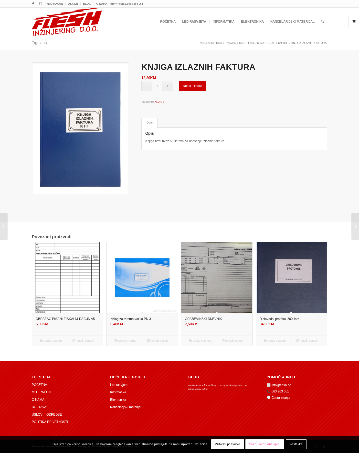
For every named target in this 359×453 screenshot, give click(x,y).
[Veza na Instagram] (40, 3)
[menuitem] (55, 3)
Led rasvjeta (118, 385)
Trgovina (39, 43)
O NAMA (101, 3)
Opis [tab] (150, 122)
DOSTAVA (39, 407)
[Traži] (322, 22)
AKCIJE (73, 3)
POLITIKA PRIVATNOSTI (50, 422)
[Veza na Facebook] (33, 3)
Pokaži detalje (84, 340)
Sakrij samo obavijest (265, 444)
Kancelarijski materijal (125, 407)
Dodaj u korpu (192, 86)
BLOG (87, 3)
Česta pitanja (281, 398)
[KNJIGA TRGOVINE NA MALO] (355, 226)
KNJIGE (159, 101)
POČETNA (39, 385)
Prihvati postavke (227, 444)
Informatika (118, 392)
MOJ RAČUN (55, 3)
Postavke (296, 444)
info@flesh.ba (281, 385)
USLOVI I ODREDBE (47, 414)
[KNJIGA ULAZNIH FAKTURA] (4, 226)
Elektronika (118, 400)
